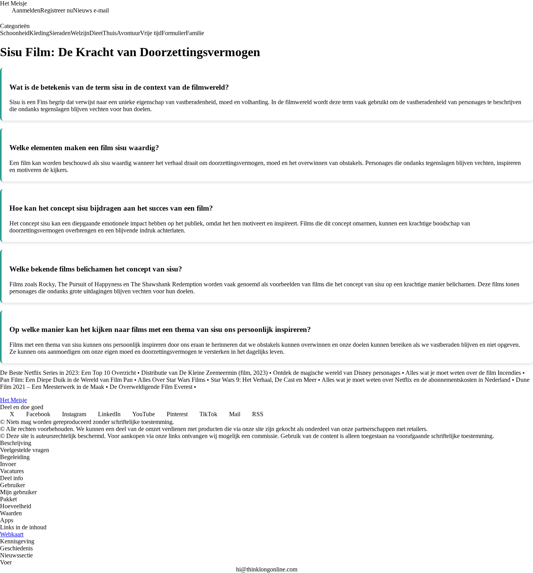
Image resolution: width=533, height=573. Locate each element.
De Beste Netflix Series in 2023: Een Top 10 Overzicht (68, 372)
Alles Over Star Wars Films (171, 379)
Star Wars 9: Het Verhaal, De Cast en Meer (263, 379)
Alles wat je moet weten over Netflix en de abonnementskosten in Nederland (416, 379)
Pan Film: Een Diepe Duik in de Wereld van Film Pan (66, 379)
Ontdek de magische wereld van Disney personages (336, 372)
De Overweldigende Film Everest (151, 386)
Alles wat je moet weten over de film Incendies (463, 372)
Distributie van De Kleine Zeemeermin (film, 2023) (204, 372)
